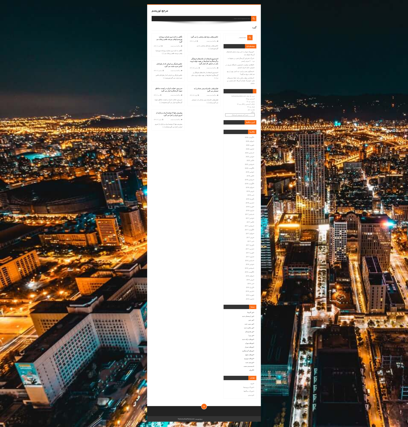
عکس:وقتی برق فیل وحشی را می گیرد (204, 37)
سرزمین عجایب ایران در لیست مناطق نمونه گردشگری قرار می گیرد (168, 89)
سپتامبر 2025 (249, 164)
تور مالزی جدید (248, 328)
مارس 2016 (249, 291)
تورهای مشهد (249, 355)
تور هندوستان (249, 332)
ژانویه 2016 (249, 299)
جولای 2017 (249, 233)
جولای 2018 (249, 187)
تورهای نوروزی (248, 358)
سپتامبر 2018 (249, 180)
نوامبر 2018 (249, 172)
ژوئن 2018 (249, 191)
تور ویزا (251, 335)
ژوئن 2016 (249, 280)
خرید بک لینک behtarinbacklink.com (243, 96)
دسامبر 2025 (249, 153)
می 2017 (250, 241)
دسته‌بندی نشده (248, 366)
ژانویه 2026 (249, 149)
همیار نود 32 (251, 107)
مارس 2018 (249, 203)
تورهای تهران (249, 343)
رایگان (253, 112)
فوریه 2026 (249, 145)
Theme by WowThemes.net (186, 419)
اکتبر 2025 (250, 160)
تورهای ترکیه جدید (247, 339)
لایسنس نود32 (250, 99)
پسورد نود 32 (250, 101)
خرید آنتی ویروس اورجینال (240, 115)
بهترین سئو (251, 109)
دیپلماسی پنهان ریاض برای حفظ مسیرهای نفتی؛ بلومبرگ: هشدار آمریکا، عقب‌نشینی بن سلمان (241, 80)
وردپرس (250, 395)
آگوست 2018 (249, 184)
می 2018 (250, 195)
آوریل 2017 (249, 245)
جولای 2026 (249, 141)
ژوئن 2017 (249, 237)
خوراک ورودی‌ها (248, 387)
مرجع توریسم (160, 10)
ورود (251, 383)
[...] (163, 53)
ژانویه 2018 (249, 210)
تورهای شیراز (249, 347)
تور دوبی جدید (249, 324)
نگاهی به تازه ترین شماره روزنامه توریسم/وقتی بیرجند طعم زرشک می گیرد (169, 39)
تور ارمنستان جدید (247, 316)
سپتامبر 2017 (249, 226)
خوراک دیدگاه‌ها (248, 391)
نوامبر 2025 (249, 157)
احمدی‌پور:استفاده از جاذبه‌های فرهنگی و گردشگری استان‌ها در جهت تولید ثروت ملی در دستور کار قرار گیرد (204, 61)
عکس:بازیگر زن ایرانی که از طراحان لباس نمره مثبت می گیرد (169, 65)
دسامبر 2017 (249, 214)
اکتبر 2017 (250, 222)
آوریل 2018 (249, 199)
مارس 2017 (249, 249)
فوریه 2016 (249, 295)
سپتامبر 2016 (249, 268)
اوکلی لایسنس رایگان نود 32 (246, 104)
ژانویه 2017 (249, 257)
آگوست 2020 (249, 168)
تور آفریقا (250, 312)
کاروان (251, 370)
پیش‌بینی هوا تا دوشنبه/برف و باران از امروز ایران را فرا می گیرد (169, 114)
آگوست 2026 (249, 137)
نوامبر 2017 (249, 218)
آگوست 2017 (249, 230)
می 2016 (250, 284)
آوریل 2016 (249, 287)
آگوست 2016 (249, 272)
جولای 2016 (249, 276)
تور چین (250, 320)
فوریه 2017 (249, 253)
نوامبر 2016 (249, 264)
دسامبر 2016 (249, 260)
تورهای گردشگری (247, 351)
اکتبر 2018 (250, 176)
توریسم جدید (249, 362)
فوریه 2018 (249, 207)
